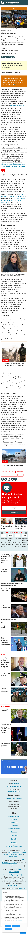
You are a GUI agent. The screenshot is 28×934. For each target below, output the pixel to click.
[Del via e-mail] (11, 56)
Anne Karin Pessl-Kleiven (14, 791)
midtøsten (20, 472)
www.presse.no (14, 885)
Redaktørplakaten (14, 856)
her (15, 84)
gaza (14, 475)
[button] (2, 533)
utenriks (12, 472)
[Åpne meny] (25, 3)
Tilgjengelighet (14, 825)
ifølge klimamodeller (17, 105)
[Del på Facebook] (2, 56)
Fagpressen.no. (18, 920)
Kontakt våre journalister (14, 786)
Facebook (14, 832)
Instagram (14, 835)
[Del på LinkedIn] (8, 56)
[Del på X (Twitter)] (5, 56)
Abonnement (14, 822)
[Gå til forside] (11, 2)
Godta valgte (16, 925)
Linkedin (14, 839)
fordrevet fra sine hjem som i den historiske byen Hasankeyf (13, 200)
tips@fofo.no (15, 783)
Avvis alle (8, 925)
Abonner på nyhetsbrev (14, 846)
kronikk (4, 472)
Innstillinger (23, 933)
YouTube (14, 842)
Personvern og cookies (14, 828)
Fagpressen (22, 888)
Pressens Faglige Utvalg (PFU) (12, 875)
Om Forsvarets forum (14, 816)
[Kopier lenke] (14, 57)
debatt (20, 475)
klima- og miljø (6, 475)
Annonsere (14, 819)
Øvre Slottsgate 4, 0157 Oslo (14, 798)
